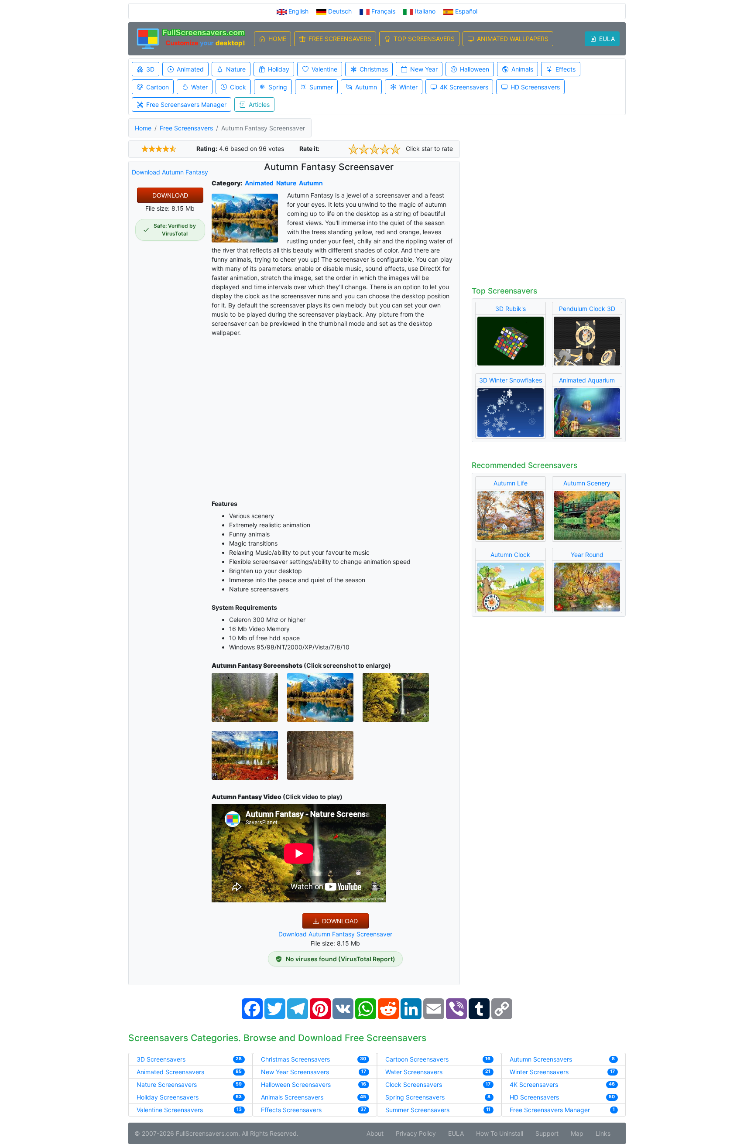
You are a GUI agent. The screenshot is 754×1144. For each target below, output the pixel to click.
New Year (424, 69)
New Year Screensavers (295, 1072)
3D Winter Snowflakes (510, 380)
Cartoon (157, 87)
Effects (565, 69)
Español (465, 11)
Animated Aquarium (587, 380)
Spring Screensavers (415, 1097)
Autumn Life (511, 483)
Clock (238, 87)
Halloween (474, 69)
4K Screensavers (464, 87)
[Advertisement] (335, 416)
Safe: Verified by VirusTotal (175, 229)
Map (577, 1133)
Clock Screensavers (413, 1084)
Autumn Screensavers (541, 1059)
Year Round (587, 554)
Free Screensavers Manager (186, 104)
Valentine (324, 69)
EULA (607, 38)
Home (143, 128)
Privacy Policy (416, 1133)
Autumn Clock (510, 554)
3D (150, 69)
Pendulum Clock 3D (587, 308)
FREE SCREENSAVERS (339, 38)
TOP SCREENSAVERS (424, 38)
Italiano (425, 11)
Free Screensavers (186, 128)
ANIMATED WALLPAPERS (512, 38)
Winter (408, 87)
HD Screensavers (535, 87)
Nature (236, 69)
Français (383, 11)
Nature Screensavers (167, 1084)
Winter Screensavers (539, 1072)
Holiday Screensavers (168, 1097)
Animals (522, 69)
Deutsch (339, 11)
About (375, 1133)
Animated (190, 69)
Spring (277, 87)
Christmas (374, 69)
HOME (277, 38)
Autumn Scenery (586, 483)
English (298, 11)
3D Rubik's (510, 308)
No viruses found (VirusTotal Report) (340, 959)
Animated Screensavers (170, 1072)
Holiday (278, 69)
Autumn (366, 87)
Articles (259, 104)
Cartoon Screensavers (417, 1059)
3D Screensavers (161, 1059)
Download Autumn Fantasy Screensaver (335, 934)
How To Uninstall (499, 1133)
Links (603, 1133)
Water (199, 87)
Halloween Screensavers (296, 1084)
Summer (321, 87)
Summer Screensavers (417, 1109)
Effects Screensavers (291, 1109)
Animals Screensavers (292, 1097)
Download (170, 195)
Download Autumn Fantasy (170, 172)
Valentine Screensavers (170, 1109)
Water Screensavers (413, 1072)
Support (547, 1133)
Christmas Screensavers (295, 1059)
